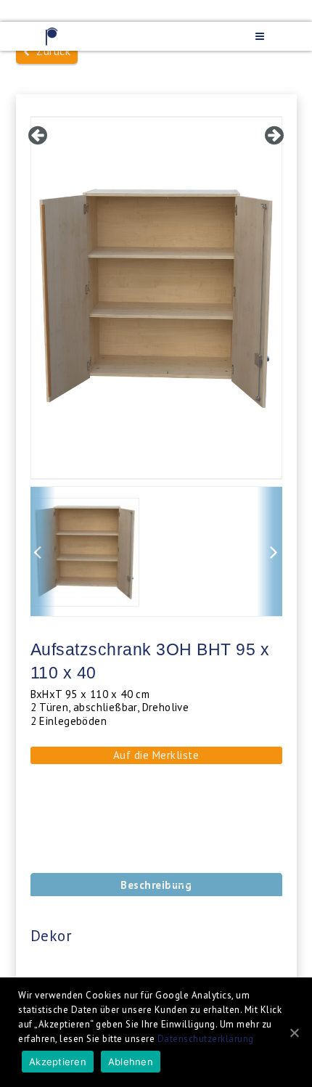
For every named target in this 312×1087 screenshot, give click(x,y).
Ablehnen (130, 1061)
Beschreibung (156, 885)
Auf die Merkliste (156, 755)
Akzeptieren (57, 1061)
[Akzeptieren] (294, 1032)
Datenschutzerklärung (205, 1039)
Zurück (50, 51)
